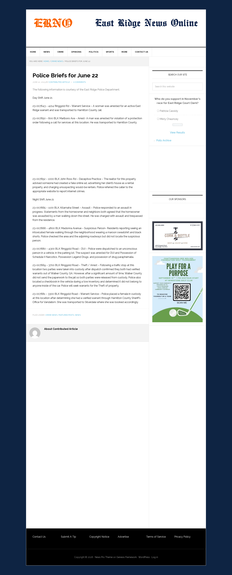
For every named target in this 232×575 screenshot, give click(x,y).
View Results (177, 132)
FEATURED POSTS (66, 315)
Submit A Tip (68, 536)
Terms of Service (156, 536)
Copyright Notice (99, 536)
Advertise (123, 536)
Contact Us (39, 536)
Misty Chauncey (169, 118)
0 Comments (79, 82)
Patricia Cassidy (169, 110)
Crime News (51, 315)
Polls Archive (163, 140)
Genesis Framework (126, 557)
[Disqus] (87, 405)
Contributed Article (59, 82)
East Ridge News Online (53, 23)
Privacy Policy (182, 536)
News (78, 315)
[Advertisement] (88, 151)
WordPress (144, 557)
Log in (155, 557)
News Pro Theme (104, 557)
